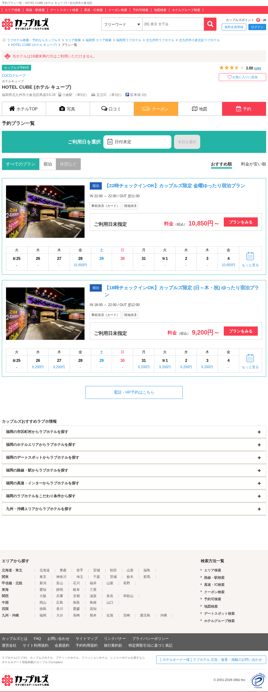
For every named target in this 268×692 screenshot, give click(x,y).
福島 (146, 570)
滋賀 (93, 596)
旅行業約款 (113, 645)
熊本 (93, 615)
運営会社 (9, 645)
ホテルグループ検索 (186, 10)
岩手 (79, 570)
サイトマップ (87, 638)
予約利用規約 (87, 645)
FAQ (37, 638)
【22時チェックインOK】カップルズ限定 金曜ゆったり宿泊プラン (174, 185)
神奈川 (61, 577)
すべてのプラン (20, 164)
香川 (59, 609)
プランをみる (241, 222)
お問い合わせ (58, 638)
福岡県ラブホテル (128, 40)
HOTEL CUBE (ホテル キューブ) (34, 45)
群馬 (146, 577)
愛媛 (76, 609)
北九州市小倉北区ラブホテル (199, 40)
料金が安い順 (253, 164)
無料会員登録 (234, 27)
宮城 (96, 570)
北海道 (45, 570)
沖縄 (163, 615)
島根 (93, 602)
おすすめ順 (221, 164)
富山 (59, 583)
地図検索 (160, 10)
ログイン (257, 27)
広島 (59, 602)
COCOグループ (13, 76)
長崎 (76, 615)
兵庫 (59, 596)
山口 (110, 602)
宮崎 (126, 615)
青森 (63, 570)
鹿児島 (145, 615)
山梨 (110, 583)
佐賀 (110, 615)
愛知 (43, 590)
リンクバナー (115, 638)
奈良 (110, 596)
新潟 (43, 583)
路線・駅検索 (35, 10)
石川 (76, 583)
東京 (43, 577)
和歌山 (128, 596)
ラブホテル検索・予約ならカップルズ (33, 40)
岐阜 (76, 590)
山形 (130, 570)
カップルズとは (14, 638)
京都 (76, 596)
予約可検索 (140, 10)
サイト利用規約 (35, 645)
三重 (93, 590)
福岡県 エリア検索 (98, 40)
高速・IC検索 (93, 10)
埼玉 (79, 577)
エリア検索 (12, 10)
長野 (126, 583)
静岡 (59, 590)
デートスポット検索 (64, 10)
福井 (93, 583)
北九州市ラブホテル (160, 40)
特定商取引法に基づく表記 (150, 645)
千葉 (96, 577)
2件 (257, 68)
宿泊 (47, 164)
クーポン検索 (117, 10)
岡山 (43, 602)
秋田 (113, 570)
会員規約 (62, 645)
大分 (59, 615)
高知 (93, 609)
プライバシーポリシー (150, 638)
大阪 (43, 596)
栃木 (130, 577)
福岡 (43, 615)
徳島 (43, 609)
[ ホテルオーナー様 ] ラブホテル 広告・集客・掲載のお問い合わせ (211, 660)
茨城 (113, 577)
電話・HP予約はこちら (134, 392)
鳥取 (76, 602)
